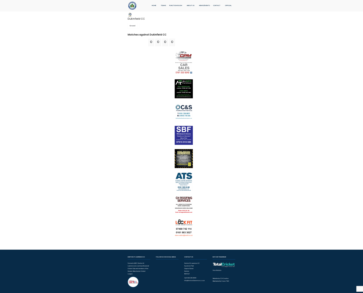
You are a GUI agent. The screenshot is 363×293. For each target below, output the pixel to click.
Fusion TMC (225, 281)
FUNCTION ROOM (175, 5)
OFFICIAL (228, 5)
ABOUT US (190, 5)
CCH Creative (224, 278)
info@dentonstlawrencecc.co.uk (194, 280)
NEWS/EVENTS (204, 5)
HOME (154, 5)
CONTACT (216, 5)
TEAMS (163, 5)
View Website (217, 270)
